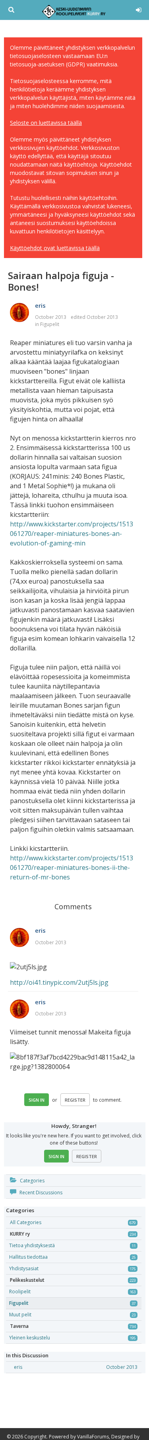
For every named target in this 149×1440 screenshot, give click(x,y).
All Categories (25, 1222)
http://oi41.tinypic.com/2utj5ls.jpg (59, 982)
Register (75, 1100)
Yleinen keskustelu (29, 1337)
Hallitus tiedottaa (28, 1257)
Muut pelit (20, 1314)
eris (40, 305)
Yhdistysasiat (24, 1268)
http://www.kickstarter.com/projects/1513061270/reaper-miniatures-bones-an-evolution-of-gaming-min (71, 533)
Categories (32, 1180)
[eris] (19, 313)
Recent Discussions (40, 1192)
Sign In (37, 1100)
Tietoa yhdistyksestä (32, 1245)
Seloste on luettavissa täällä (46, 122)
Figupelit (49, 324)
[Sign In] (138, 8)
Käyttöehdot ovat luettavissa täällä (55, 248)
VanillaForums (93, 1436)
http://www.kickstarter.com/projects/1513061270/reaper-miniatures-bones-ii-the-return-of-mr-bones (71, 867)
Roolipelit (20, 1291)
